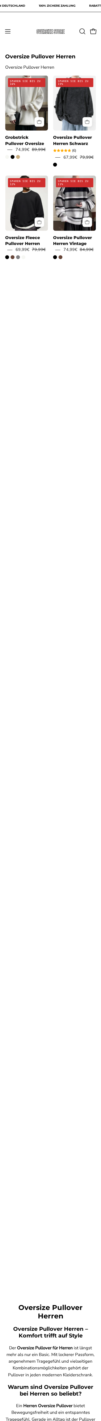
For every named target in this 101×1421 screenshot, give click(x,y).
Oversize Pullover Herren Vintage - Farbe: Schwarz (55, 257)
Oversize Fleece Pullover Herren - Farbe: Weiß (23, 257)
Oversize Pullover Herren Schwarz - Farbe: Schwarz (55, 165)
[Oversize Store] (50, 31)
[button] (81, 31)
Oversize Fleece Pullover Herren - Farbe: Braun (13, 257)
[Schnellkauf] (39, 122)
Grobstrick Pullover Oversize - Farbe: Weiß (7, 157)
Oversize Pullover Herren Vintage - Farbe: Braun (60, 257)
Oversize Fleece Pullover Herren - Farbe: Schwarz (7, 257)
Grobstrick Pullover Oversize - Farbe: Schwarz (13, 157)
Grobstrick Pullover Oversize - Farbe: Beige (18, 157)
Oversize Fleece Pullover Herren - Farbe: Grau (18, 257)
